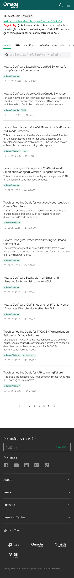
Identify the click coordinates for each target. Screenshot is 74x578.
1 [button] (24, 405)
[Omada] (37, 545)
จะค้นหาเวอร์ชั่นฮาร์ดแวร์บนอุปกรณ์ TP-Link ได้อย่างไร (32, 21)
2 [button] (29, 405)
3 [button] (34, 405)
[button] (61, 5)
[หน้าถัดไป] (55, 406)
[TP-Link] (13, 545)
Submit (6, 54)
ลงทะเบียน (62, 447)
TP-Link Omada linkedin (26, 465)
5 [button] (44, 405)
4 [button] (39, 405)
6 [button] (49, 405)
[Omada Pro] (60, 545)
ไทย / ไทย (14, 530)
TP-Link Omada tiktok (47, 465)
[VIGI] (13, 555)
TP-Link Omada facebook (6, 465)
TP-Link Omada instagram (36, 465)
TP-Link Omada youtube (16, 465)
